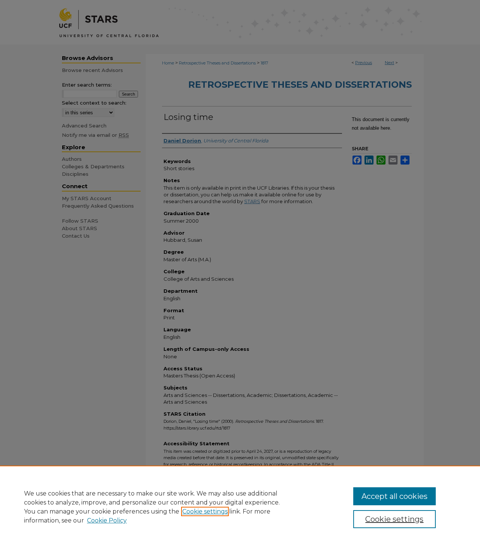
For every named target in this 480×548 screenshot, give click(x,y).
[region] (240, 507)
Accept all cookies (395, 496)
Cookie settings (205, 511)
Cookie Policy (107, 520)
